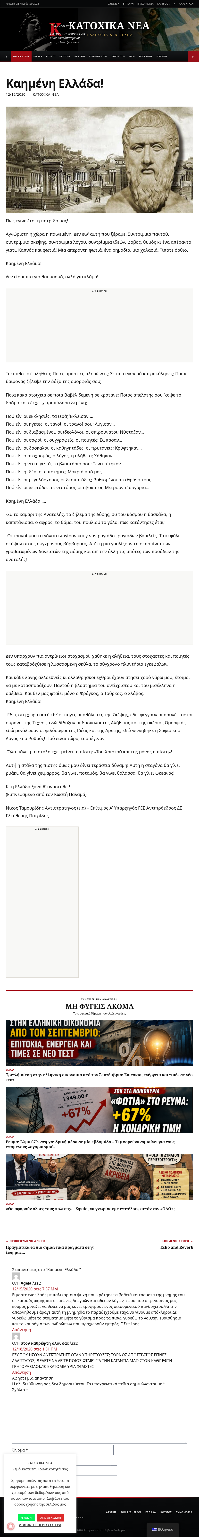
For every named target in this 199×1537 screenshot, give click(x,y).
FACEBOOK (163, 3)
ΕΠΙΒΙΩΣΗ (162, 56)
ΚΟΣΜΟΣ (51, 56)
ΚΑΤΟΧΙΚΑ (65, 56)
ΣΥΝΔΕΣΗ (113, 3)
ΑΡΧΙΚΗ (111, 1512)
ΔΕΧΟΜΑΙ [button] (26, 1518)
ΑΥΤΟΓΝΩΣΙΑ (146, 56)
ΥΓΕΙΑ (132, 56)
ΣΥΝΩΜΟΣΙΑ (118, 56)
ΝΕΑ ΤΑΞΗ (80, 56)
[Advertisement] (99, 328)
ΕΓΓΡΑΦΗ (128, 3)
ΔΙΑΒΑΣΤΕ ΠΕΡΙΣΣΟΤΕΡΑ (40, 1524)
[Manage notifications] (11, 1526)
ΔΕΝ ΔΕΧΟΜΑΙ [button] (50, 1517)
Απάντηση (21, 1329)
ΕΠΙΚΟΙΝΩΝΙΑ (145, 3)
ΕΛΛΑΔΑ (37, 56)
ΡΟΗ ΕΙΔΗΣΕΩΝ (21, 56)
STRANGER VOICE (98, 56)
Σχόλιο (20, 1389)
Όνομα (20, 1450)
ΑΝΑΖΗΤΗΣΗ (186, 3)
